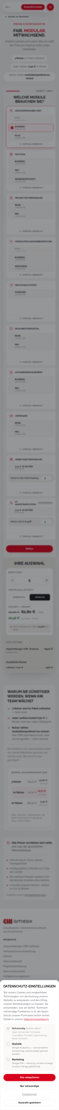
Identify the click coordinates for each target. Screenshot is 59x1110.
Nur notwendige (29, 1086)
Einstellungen (29, 1094)
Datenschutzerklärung (36, 1019)
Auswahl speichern (29, 1102)
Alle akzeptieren (29, 1077)
